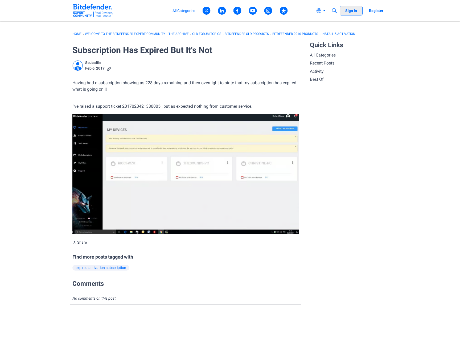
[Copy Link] (109, 68)
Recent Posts (322, 63)
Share (79, 243)
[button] (77, 65)
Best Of (317, 79)
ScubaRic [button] (93, 63)
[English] (93, 10)
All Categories (323, 55)
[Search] (334, 10)
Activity (317, 71)
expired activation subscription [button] (101, 267)
